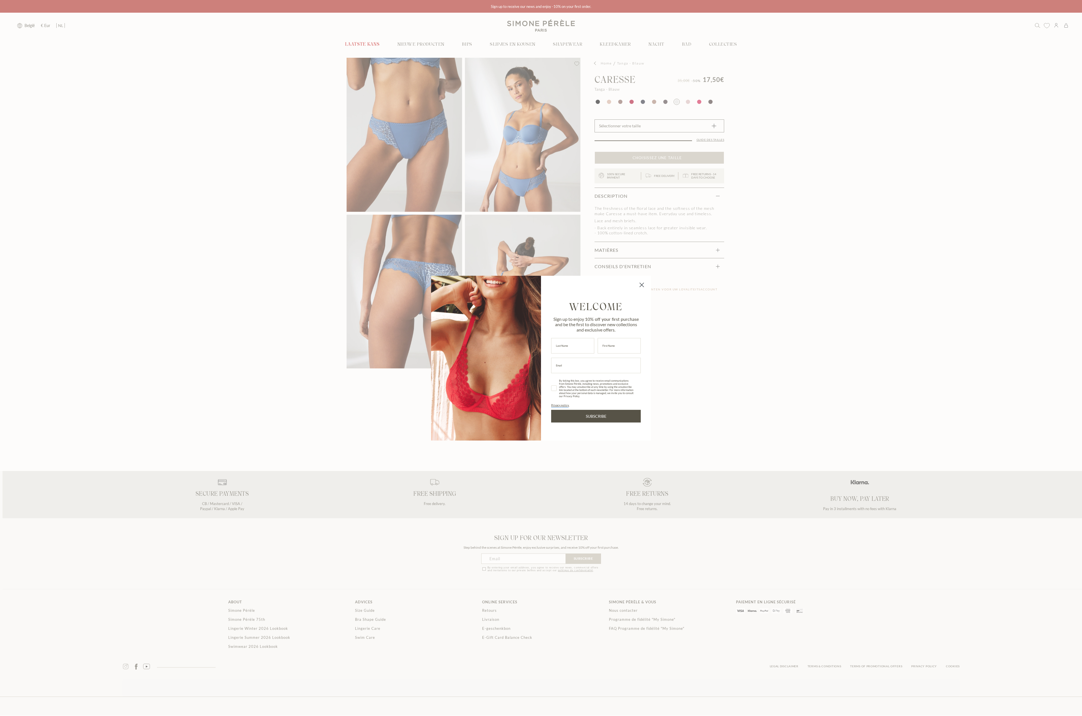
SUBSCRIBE (596, 416)
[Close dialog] (642, 285)
